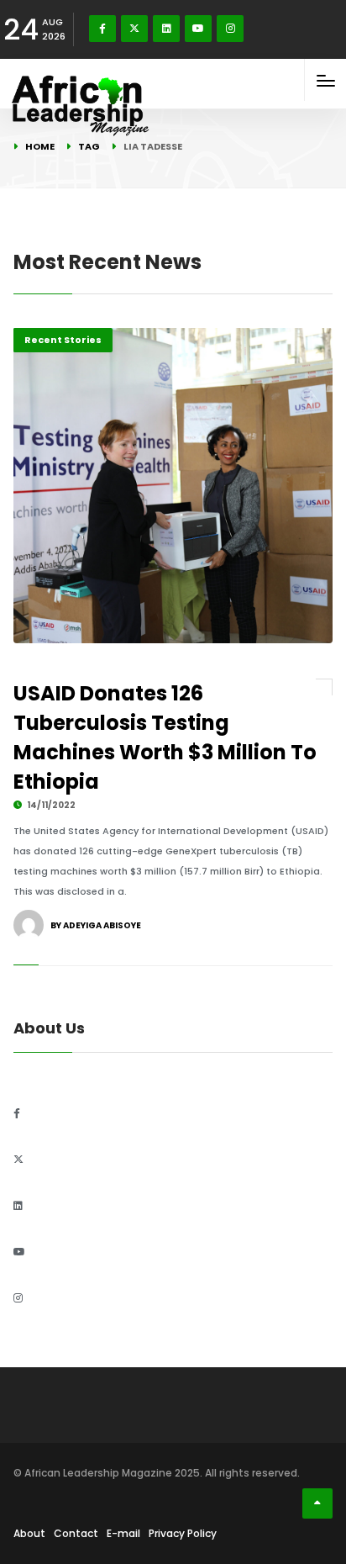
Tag (89, 146)
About (29, 1533)
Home (40, 146)
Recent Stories (63, 339)
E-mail (123, 1533)
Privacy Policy (183, 1533)
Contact (76, 1533)
